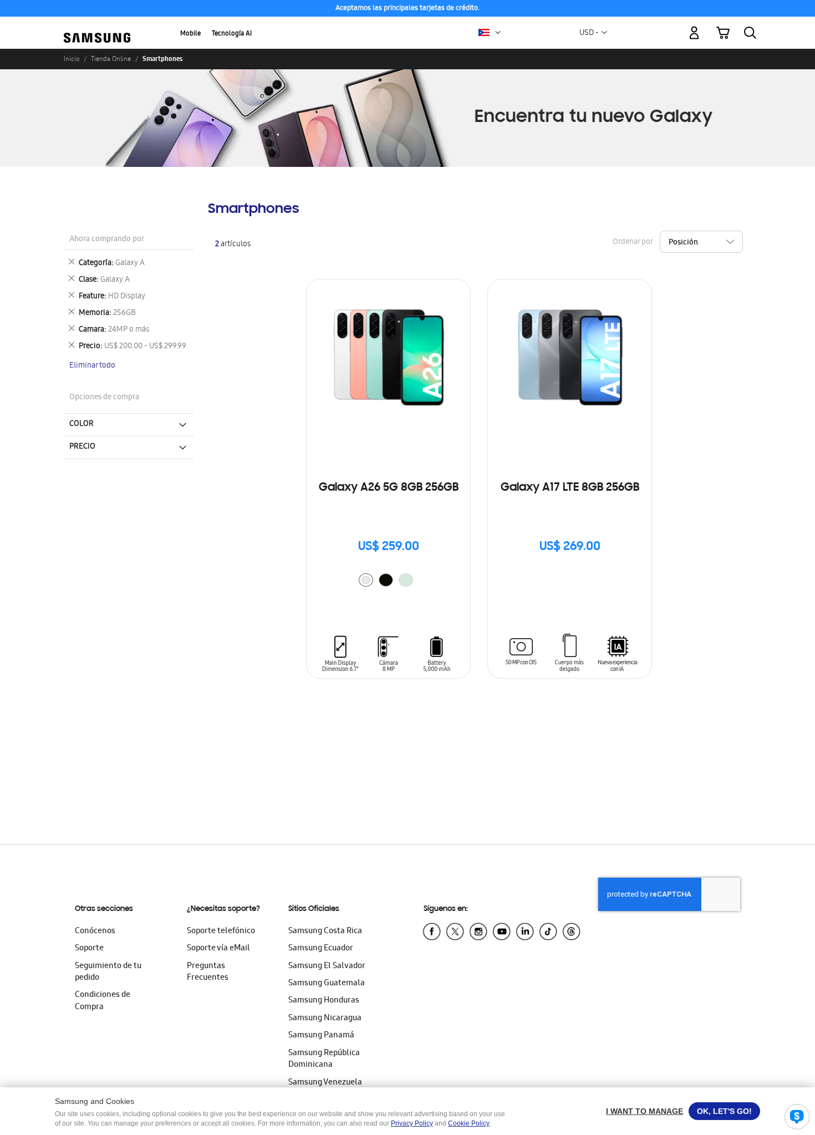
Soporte (89, 948)
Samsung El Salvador (326, 966)
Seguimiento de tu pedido (108, 972)
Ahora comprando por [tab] (106, 239)
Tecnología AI (232, 34)
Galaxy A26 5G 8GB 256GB (389, 488)
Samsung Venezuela (325, 1083)
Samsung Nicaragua (324, 1018)
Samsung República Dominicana (324, 1059)
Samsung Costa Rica (325, 931)
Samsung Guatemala (326, 983)
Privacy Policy (412, 1123)
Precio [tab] (82, 447)
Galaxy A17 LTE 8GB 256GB (570, 488)
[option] (366, 580)
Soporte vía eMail (218, 948)
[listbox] (389, 581)
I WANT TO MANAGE (644, 1111)
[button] (498, 33)
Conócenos (95, 931)
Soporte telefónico (221, 931)
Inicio (71, 58)
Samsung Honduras (323, 1000)
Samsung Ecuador (320, 948)
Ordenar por (633, 242)
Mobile (190, 34)
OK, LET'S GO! (724, 1111)
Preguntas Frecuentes (207, 972)
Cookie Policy (469, 1123)
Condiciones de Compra (102, 1001)
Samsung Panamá (321, 1035)
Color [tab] (81, 424)
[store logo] (97, 26)
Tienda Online (111, 58)
